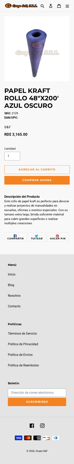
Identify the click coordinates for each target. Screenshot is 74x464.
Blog (11, 285)
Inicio (11, 274)
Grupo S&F (42, 450)
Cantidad (10, 148)
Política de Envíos (20, 355)
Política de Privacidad (23, 344)
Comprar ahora (37, 180)
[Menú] (67, 5)
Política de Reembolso (23, 365)
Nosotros (14, 295)
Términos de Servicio (22, 333)
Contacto (14, 306)
